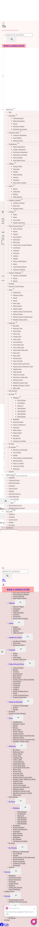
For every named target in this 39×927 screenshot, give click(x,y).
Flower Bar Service (15, 494)
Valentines (16, 435)
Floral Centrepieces (19, 147)
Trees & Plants (17, 229)
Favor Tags (16, 334)
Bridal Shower (17, 433)
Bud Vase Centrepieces (20, 152)
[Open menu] (2, 652)
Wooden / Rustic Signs (20, 319)
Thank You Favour (18, 374)
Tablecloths (16, 191)
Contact (9, 528)
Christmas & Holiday (19, 441)
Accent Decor (17, 237)
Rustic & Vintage (18, 463)
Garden (15, 455)
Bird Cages (16, 242)
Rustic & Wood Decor (20, 261)
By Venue (12, 525)
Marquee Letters (18, 208)
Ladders (15, 258)
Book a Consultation (18, 589)
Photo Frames (17, 306)
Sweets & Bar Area (19, 222)
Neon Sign (16, 206)
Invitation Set (17, 336)
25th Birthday (21, 411)
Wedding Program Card (20, 383)
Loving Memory (18, 342)
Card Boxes (16, 248)
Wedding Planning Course (17, 508)
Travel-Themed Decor (20, 267)
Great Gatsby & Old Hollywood (22, 458)
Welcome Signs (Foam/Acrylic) (22, 317)
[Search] (11, 39)
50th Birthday (21, 416)
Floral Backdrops (18, 118)
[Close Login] (5, 501)
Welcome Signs (18, 140)
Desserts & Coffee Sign (20, 377)
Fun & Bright (17, 452)
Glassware (16, 169)
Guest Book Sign (18, 345)
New (10, 112)
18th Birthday (21, 408)
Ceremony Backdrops (20, 135)
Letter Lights (17, 339)
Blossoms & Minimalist (20, 450)
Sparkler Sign (17, 369)
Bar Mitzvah (17, 438)
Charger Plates (17, 166)
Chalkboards (17, 292)
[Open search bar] (3, 568)
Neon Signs (16, 303)
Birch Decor (16, 239)
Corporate (16, 250)
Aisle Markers (17, 138)
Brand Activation (18, 422)
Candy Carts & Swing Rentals (22, 245)
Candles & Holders (19, 203)
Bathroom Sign (17, 328)
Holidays (11, 491)
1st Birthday (21, 403)
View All (11, 471)
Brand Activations (14, 483)
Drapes (15, 124)
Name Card (16, 355)
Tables (15, 214)
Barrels (15, 231)
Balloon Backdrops (19, 121)
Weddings (16, 419)
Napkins (15, 194)
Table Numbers (17, 174)
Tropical (15, 234)
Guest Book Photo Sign (20, 350)
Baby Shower (17, 430)
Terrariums (16, 180)
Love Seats (16, 220)
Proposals (16, 427)
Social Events (13, 488)
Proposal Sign (17, 358)
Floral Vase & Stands (19, 182)
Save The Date (17, 361)
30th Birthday (21, 414)
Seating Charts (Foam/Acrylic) (22, 311)
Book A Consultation (14, 46)
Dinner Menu (17, 331)
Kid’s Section (13, 391)
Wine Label (16, 388)
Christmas (16, 253)
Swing (15, 264)
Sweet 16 (20, 406)
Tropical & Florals (18, 466)
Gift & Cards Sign (18, 347)
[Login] (3, 23)
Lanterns (15, 177)
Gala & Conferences (19, 425)
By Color (11, 444)
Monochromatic (18, 461)
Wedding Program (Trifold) (21, 385)
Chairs (15, 217)
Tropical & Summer (19, 269)
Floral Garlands (18, 157)
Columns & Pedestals (20, 275)
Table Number (17, 372)
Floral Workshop (14, 496)
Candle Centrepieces (19, 149)
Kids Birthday (21, 400)
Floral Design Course (15, 505)
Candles (15, 172)
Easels (15, 278)
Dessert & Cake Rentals (16, 286)
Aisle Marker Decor (19, 160)
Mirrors (15, 300)
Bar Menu (16, 326)
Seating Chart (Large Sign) (21, 363)
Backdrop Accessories (20, 129)
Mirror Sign (16, 353)
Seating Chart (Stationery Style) (23, 366)
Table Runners (17, 197)
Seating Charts (17, 309)
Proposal (11, 283)
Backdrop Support (18, 126)
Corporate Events (14, 480)
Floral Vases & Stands (20, 155)
